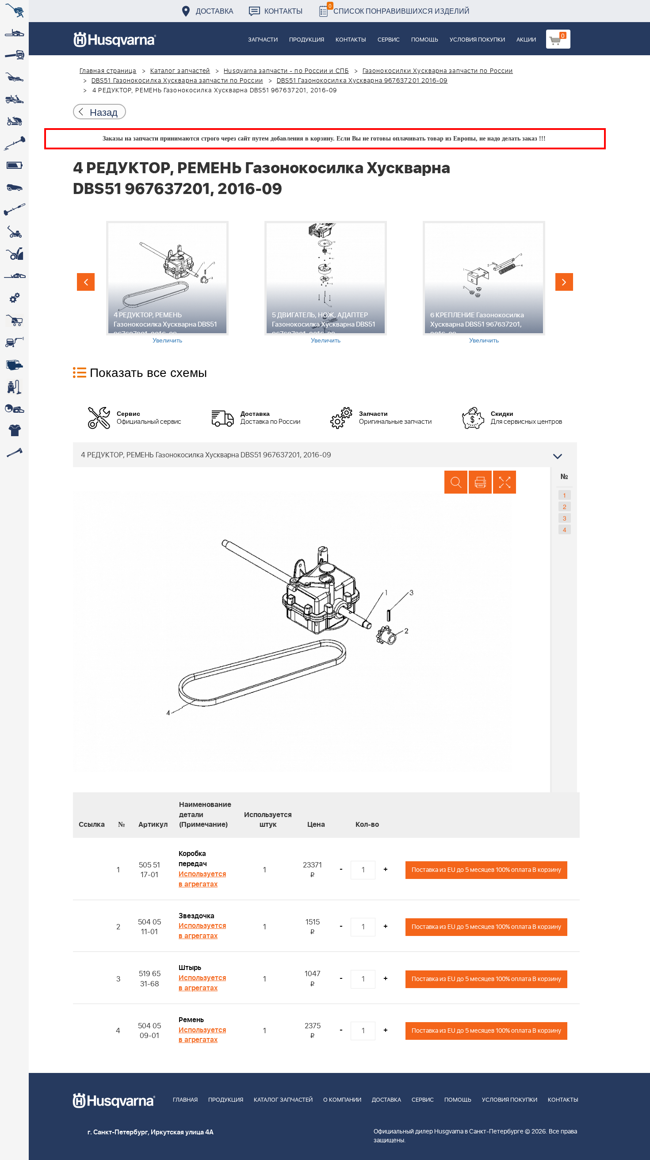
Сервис (389, 40)
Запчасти (263, 40)
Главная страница (108, 71)
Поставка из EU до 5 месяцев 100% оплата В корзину (486, 870)
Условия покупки (477, 40)
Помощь (424, 40)
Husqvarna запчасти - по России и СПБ (286, 71)
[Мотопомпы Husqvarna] (14, 365)
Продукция (306, 40)
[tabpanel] (167, 282)
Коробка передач (193, 858)
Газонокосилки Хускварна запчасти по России (438, 71)
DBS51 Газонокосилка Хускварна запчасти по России (177, 80)
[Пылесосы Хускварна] (14, 387)
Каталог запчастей (180, 71)
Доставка (214, 11)
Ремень (191, 1020)
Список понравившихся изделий (399, 8)
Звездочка (196, 916)
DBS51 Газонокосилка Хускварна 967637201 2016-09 (362, 80)
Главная (185, 1100)
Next (564, 282)
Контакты (283, 11)
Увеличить (167, 339)
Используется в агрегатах (202, 879)
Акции (526, 40)
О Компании (342, 1100)
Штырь (190, 967)
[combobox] (325, 454)
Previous (86, 282)
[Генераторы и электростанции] (14, 320)
